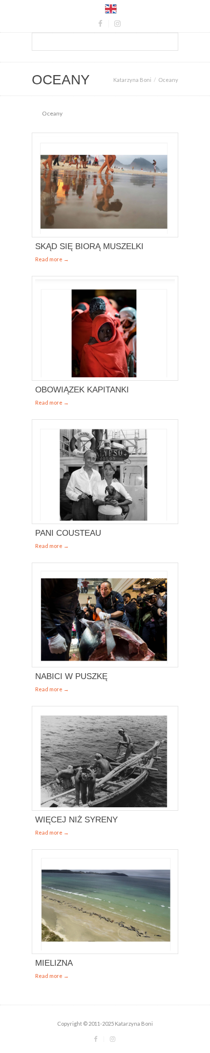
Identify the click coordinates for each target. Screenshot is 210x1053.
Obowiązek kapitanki (82, 389)
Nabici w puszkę (71, 676)
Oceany (52, 113)
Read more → (52, 259)
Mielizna (54, 963)
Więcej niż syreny (76, 819)
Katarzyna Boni (132, 80)
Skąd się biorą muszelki (89, 246)
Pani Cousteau (68, 533)
